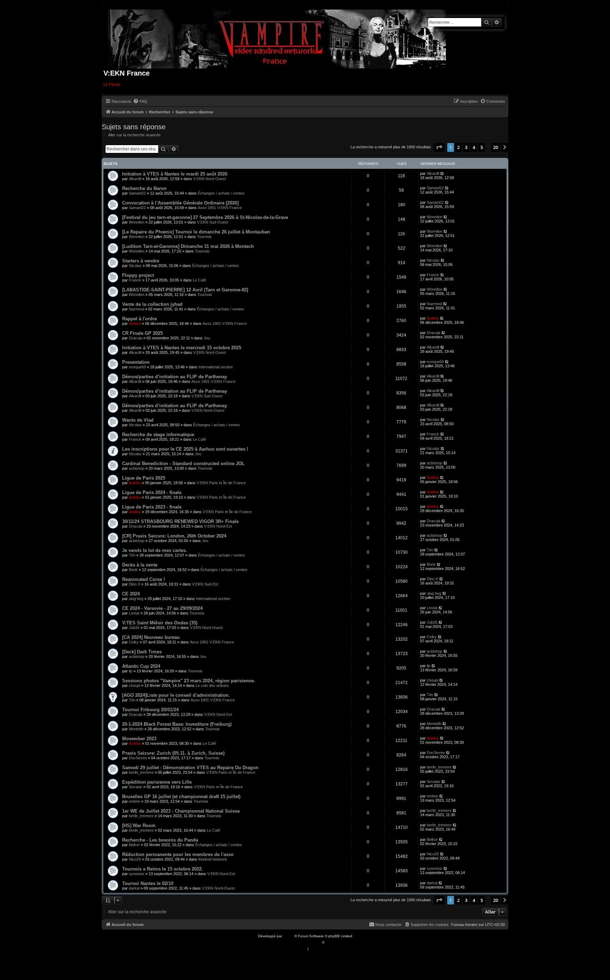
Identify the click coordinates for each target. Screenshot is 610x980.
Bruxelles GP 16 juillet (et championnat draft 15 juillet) (181, 796)
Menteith (136, 729)
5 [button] (481, 147)
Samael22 (137, 193)
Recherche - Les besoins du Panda (160, 840)
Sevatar (135, 787)
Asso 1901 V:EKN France (220, 208)
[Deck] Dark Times (142, 651)
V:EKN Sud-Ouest (212, 222)
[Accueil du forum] (276, 37)
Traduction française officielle (297, 942)
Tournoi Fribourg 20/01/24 (150, 709)
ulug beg (136, 598)
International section (215, 367)
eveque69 (137, 367)
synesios (136, 874)
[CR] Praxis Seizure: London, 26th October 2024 (174, 536)
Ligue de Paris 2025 (143, 478)
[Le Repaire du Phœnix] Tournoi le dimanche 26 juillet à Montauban (196, 231)
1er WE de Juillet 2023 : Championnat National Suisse (181, 811)
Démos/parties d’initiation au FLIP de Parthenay (174, 376)
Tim (132, 555)
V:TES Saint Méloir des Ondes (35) (159, 622)
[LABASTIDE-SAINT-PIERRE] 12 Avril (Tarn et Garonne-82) (185, 289)
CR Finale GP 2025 (142, 333)
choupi (134, 685)
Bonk (133, 570)
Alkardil (135, 179)
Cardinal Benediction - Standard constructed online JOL (183, 463)
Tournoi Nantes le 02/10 (147, 883)
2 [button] (458, 147)
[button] (439, 147)
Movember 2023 (139, 738)
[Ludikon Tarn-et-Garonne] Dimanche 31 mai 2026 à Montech (188, 246)
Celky (134, 642)
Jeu (207, 338)
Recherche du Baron (144, 188)
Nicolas (135, 265)
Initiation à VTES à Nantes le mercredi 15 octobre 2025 (181, 347)
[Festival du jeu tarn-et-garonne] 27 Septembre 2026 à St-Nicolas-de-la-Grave (205, 217)
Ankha (135, 323)
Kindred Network (212, 859)
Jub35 (134, 627)
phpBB (288, 936)
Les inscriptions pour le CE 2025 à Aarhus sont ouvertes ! (185, 449)
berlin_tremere (141, 772)
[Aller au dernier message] (442, 173)
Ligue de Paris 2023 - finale (151, 507)
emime (134, 801)
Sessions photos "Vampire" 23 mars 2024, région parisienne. (188, 680)
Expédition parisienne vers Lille (157, 782)
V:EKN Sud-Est (205, 584)
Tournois (204, 236)
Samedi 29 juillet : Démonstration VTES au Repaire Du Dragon (190, 767)
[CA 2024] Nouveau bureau (151, 637)
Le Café (199, 280)
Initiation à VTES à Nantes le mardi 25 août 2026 (174, 174)
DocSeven (138, 758)
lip (130, 671)
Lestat (134, 613)
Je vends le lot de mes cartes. (154, 550)
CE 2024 (131, 593)
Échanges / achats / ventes (221, 193)
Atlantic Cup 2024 (141, 666)
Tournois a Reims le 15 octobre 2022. (162, 869)
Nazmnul (136, 309)
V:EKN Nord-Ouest (209, 179)
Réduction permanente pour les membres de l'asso (178, 854)
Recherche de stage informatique (158, 434)
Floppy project (138, 275)
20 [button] (495, 147)
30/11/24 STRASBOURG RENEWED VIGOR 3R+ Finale (180, 521)
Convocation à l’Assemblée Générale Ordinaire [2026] (180, 203)
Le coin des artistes (212, 685)
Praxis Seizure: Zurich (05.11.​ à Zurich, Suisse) (173, 753)
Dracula (135, 338)
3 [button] (466, 147)
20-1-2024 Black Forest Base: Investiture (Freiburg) (177, 724)
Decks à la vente (139, 565)
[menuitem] (140, 101)
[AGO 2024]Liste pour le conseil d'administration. (176, 695)
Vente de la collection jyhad (152, 304)
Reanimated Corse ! (143, 579)
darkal (134, 888)
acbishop (136, 468)
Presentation (136, 362)
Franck (135, 280)
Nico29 (135, 859)
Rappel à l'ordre (139, 318)
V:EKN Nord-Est (218, 526)
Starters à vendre (140, 260)
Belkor (134, 845)
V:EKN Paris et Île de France (221, 483)
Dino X (134, 584)
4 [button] (474, 147)
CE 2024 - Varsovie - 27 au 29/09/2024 (162, 608)
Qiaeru (330, 942)
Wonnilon (136, 222)
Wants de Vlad (138, 420)
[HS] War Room (139, 825)
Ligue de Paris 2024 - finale (151, 492)
